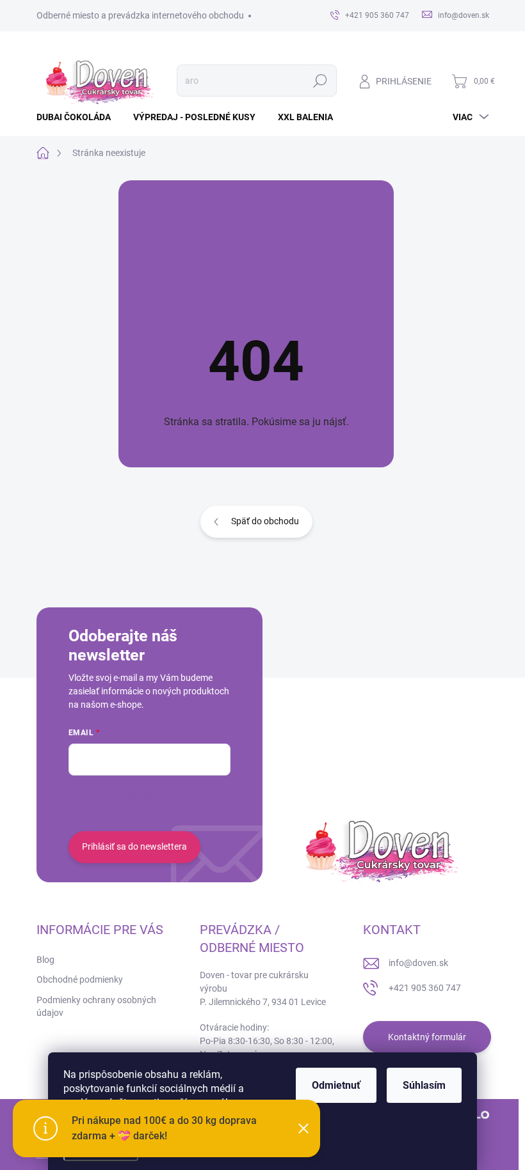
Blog (45, 960)
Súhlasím (424, 1085)
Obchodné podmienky (79, 979)
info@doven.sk (418, 963)
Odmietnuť (336, 1085)
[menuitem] (78, 117)
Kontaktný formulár (427, 1037)
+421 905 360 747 (425, 988)
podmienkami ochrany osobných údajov (148, 808)
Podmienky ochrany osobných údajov (96, 1006)
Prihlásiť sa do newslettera (134, 846)
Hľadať (320, 80)
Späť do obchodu (265, 521)
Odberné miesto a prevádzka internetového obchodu (140, 15)
